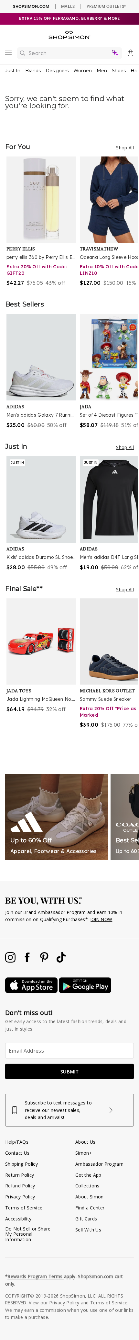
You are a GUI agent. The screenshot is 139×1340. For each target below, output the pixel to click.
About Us (85, 1142)
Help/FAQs (16, 1142)
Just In (12, 71)
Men (102, 71)
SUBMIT (69, 1072)
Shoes (119, 71)
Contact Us (17, 1153)
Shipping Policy (21, 1164)
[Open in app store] (32, 991)
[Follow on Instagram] (11, 961)
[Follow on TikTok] (61, 961)
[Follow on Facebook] (28, 961)
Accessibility (18, 1219)
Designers (57, 71)
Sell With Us (88, 1230)
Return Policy (19, 1175)
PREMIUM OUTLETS (106, 6)
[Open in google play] (85, 991)
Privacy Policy (20, 1197)
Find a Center (89, 1208)
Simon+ (83, 1153)
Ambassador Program (99, 1164)
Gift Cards (86, 1219)
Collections (87, 1186)
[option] (43, 221)
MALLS (68, 6)
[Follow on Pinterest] (45, 961)
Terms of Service (23, 1208)
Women (82, 71)
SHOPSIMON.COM (31, 6)
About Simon (89, 1197)
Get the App (88, 1175)
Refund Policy (20, 1186)
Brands (33, 71)
